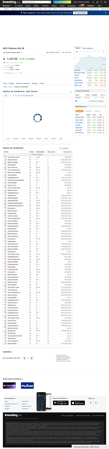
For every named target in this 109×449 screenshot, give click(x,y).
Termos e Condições (67, 415)
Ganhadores (88, 111)
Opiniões (7, 352)
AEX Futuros (79, 97)
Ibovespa (14, 9)
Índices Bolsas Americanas (79, 9)
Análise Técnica (7, 87)
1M (32, 95)
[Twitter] (96, 403)
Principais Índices (64, 9)
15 (16, 95)
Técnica (62, 6)
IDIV (50, 9)
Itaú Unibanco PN (80, 122)
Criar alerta (68, 52)
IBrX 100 (34, 9)
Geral (5, 83)
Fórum (41, 83)
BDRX (55, 9)
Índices (6, 9)
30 (18, 95)
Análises (36, 6)
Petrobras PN (79, 117)
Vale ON (77, 125)
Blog (6, 401)
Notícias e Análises (23, 83)
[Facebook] (90, 403)
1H (21, 95)
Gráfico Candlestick (6, 96)
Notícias (28, 6)
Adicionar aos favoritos (97, 101)
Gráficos (54, 6)
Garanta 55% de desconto (62, 2)
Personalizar (65, 148)
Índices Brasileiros (24, 9)
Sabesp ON (78, 127)
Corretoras (45, 6)
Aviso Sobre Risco (98, 415)
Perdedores (97, 111)
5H (24, 95)
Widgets (7, 408)
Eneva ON (78, 130)
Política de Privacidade (83, 415)
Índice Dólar (78, 85)
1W (29, 95)
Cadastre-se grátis (83, 2)
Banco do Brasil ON (81, 120)
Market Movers (80, 106)
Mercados (6, 6)
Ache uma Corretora (12, 379)
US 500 (77, 75)
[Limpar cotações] (76, 100)
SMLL (40, 9)
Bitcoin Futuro (79, 83)
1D (26, 95)
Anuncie (24, 404)
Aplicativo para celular (11, 404)
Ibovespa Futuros (80, 72)
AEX (21, 73)
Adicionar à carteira (54, 52)
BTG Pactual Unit (80, 133)
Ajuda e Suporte (26, 406)
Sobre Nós (25, 401)
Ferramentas (71, 6)
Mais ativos (79, 111)
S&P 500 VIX (78, 80)
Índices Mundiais (94, 9)
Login (75, 2)
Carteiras (20, 6)
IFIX (45, 9)
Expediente (25, 408)
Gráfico (11, 83)
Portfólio (7, 406)
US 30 (76, 78)
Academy (81, 6)
